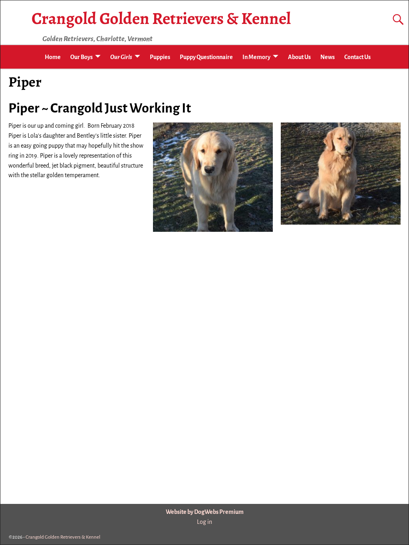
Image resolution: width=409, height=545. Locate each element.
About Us (299, 57)
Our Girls (121, 57)
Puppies (160, 57)
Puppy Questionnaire (206, 57)
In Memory (256, 57)
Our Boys (81, 57)
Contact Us (357, 57)
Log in (204, 522)
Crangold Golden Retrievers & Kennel (161, 18)
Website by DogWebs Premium (205, 512)
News (327, 57)
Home (53, 57)
